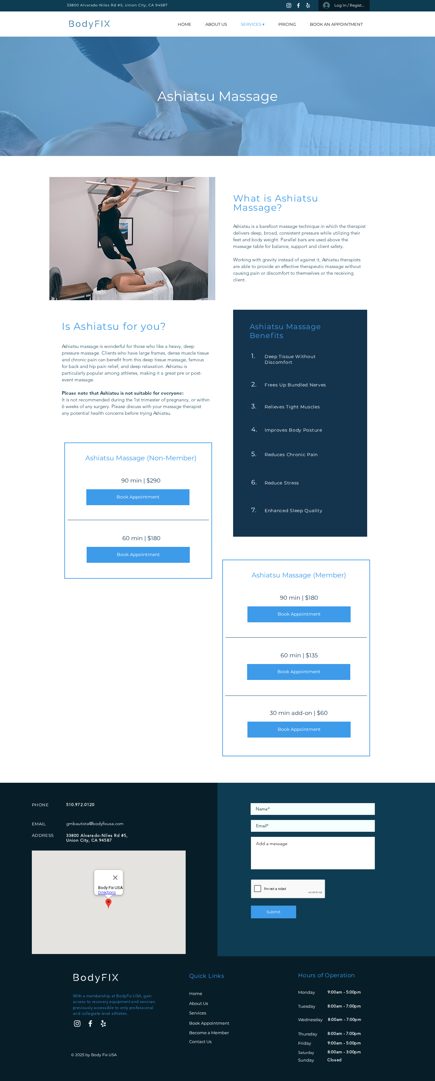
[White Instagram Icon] (289, 5)
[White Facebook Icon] (298, 5)
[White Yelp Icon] (308, 5)
